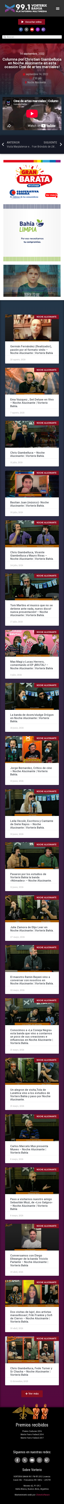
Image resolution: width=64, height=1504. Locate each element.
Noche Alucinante (36, 82)
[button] (57, 8)
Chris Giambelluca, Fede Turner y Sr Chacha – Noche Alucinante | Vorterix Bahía (31, 1371)
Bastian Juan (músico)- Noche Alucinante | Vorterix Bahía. (29, 504)
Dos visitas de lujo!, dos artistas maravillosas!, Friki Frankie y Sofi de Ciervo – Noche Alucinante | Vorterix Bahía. (31, 1316)
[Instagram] (38, 29)
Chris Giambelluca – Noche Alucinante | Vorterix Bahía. (27, 454)
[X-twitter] (26, 29)
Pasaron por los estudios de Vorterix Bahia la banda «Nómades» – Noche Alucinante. (31, 877)
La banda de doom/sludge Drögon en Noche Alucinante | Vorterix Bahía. (32, 718)
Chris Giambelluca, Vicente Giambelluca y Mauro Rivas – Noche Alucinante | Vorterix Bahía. (32, 555)
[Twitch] (43, 29)
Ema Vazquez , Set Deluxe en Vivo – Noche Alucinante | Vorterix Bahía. (32, 403)
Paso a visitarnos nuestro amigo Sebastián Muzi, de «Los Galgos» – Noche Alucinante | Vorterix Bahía (31, 1204)
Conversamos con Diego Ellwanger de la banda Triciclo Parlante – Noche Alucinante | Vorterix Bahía (29, 1260)
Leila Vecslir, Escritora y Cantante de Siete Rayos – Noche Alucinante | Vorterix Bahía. (31, 824)
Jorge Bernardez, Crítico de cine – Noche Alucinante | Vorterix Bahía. (31, 771)
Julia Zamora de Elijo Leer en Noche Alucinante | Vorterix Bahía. (32, 929)
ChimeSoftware (42, 1494)
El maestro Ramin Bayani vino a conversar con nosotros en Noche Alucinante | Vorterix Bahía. (32, 980)
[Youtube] (32, 29)
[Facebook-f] (21, 29)
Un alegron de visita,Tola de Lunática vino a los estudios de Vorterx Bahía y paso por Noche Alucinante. (30, 1094)
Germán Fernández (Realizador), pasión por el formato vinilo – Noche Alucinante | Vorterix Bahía (31, 349)
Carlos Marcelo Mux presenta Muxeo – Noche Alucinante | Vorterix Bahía (29, 1149)
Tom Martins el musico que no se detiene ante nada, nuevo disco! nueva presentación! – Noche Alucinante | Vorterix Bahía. (31, 610)
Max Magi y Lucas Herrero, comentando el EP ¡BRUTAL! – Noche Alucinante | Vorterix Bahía (31, 665)
